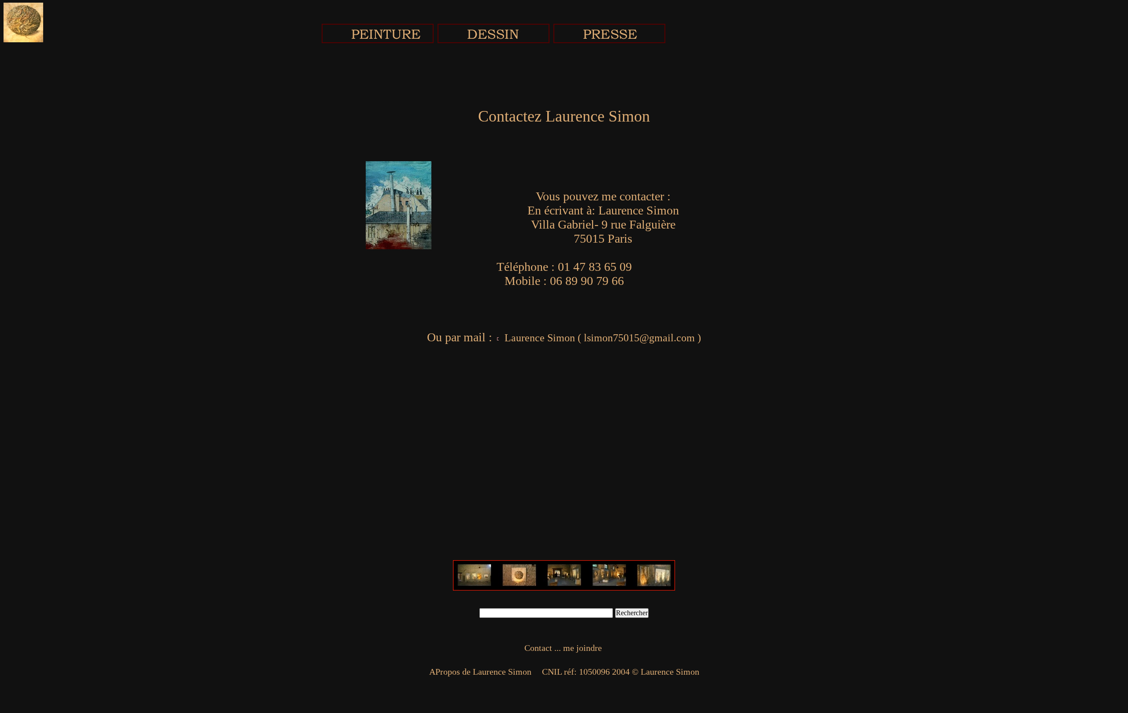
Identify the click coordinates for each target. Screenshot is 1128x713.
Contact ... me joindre (564, 648)
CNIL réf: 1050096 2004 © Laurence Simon (619, 671)
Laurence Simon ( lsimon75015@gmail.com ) (601, 338)
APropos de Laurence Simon (480, 671)
